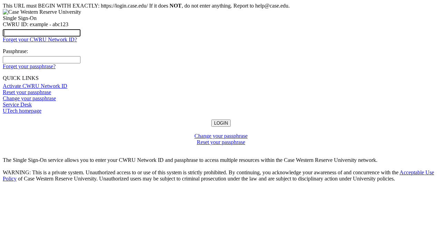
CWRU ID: (15, 24)
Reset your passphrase (27, 92)
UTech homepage (22, 111)
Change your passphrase (29, 98)
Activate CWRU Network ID (35, 86)
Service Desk (17, 104)
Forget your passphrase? (29, 66)
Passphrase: (15, 51)
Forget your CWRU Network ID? (40, 39)
